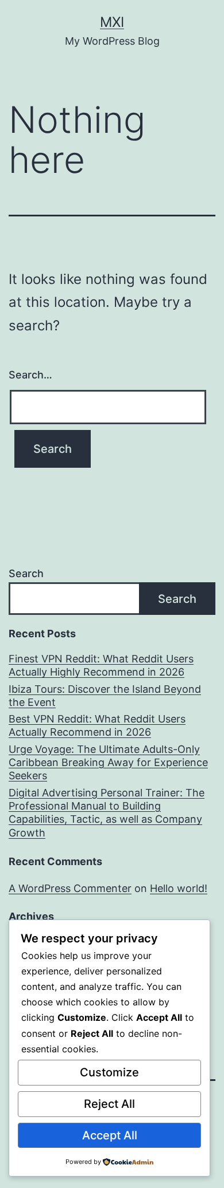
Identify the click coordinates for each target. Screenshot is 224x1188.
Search (26, 573)
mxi (112, 22)
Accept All (109, 1135)
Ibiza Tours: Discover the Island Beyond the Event (105, 695)
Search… (30, 375)
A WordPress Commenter (70, 888)
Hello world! (178, 888)
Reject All (109, 1104)
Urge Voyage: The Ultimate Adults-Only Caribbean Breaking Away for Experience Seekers (108, 762)
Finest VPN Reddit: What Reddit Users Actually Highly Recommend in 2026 (101, 665)
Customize (109, 1072)
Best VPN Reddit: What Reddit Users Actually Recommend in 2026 (97, 725)
